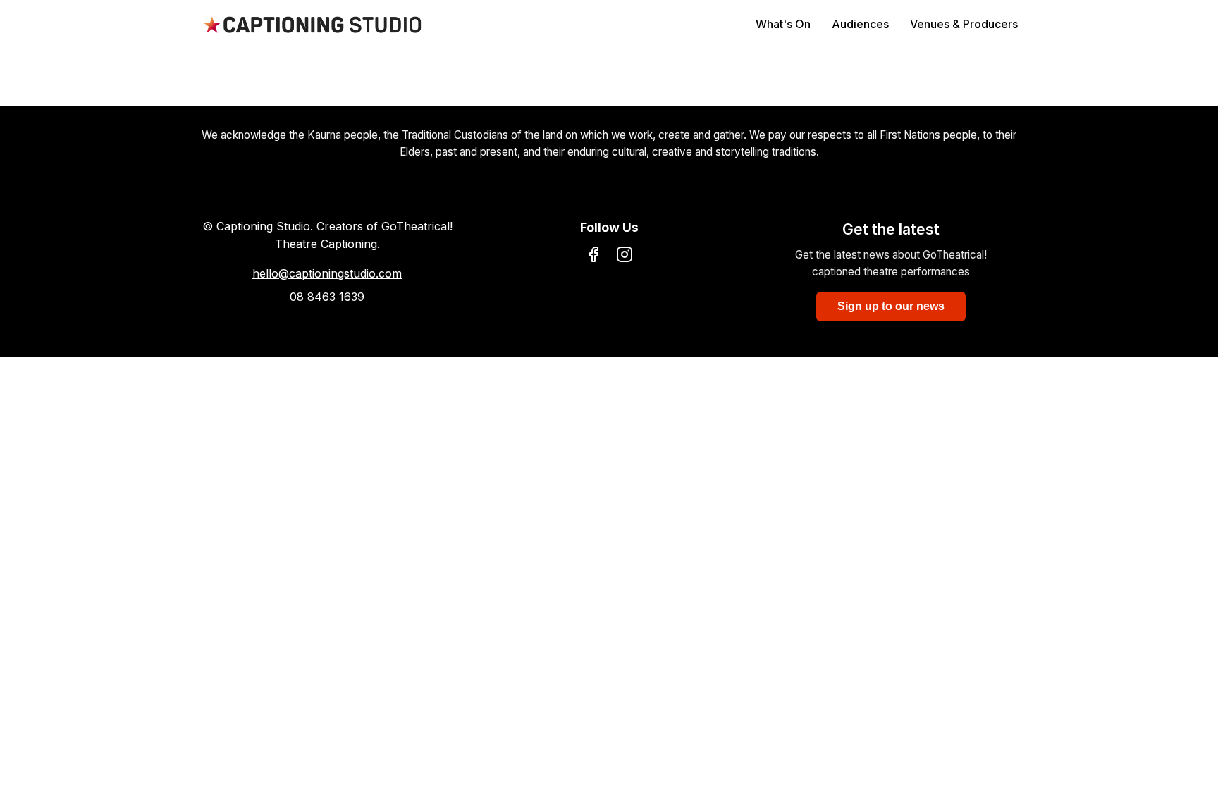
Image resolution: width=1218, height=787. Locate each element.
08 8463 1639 (327, 297)
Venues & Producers (964, 24)
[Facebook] (593, 257)
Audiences (860, 24)
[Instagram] (624, 257)
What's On (783, 24)
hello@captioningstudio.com (327, 273)
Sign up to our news (891, 306)
